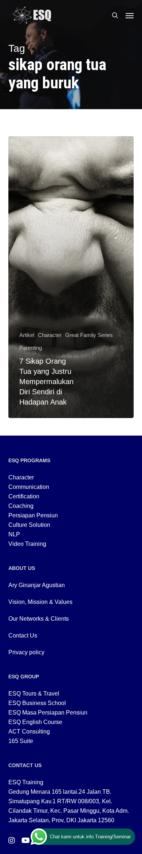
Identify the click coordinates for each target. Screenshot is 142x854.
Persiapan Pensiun (33, 515)
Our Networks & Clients (38, 619)
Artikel (26, 335)
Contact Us (22, 635)
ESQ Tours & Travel (33, 693)
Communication (28, 487)
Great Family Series (89, 335)
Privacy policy (26, 652)
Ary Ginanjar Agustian (36, 585)
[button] (130, 15)
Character (50, 335)
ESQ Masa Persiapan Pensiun (47, 712)
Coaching (20, 506)
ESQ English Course (35, 722)
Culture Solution (29, 525)
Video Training (27, 544)
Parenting (30, 348)
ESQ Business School (37, 703)
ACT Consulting (29, 731)
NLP (14, 534)
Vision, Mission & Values (40, 602)
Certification (23, 496)
